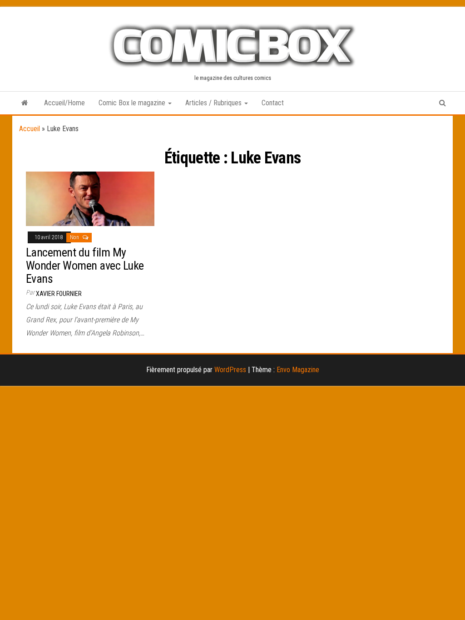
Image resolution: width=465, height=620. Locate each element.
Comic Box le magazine (133, 102)
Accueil (29, 128)
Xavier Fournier (59, 293)
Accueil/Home (64, 102)
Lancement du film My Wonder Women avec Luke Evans (85, 265)
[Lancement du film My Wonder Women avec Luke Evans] (90, 198)
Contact (273, 102)
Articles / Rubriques (214, 102)
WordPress (230, 369)
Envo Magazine (298, 369)
